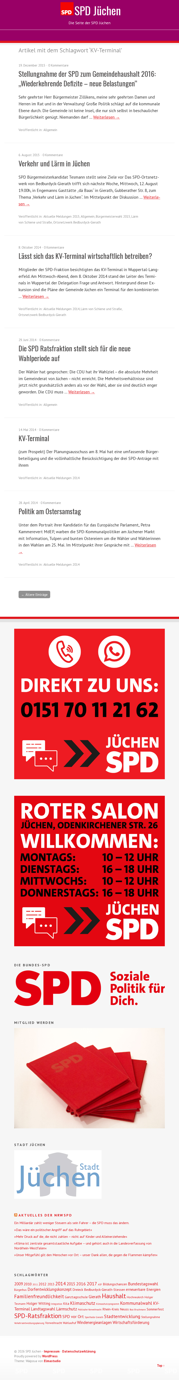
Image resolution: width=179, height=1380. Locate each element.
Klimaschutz (82, 1303)
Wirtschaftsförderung (131, 1322)
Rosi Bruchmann (138, 1309)
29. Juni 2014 (27, 340)
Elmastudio (52, 1361)
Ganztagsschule (76, 1297)
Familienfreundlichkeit (39, 1296)
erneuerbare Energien (143, 1289)
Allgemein (50, 130)
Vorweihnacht (53, 1323)
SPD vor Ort (73, 1316)
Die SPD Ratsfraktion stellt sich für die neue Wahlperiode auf (75, 353)
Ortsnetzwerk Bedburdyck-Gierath (77, 222)
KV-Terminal (34, 438)
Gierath (95, 1296)
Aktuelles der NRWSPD (45, 1215)
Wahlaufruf (69, 1323)
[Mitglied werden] (89, 1127)
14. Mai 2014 (27, 430)
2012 (42, 1284)
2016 (81, 1283)
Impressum (52, 1351)
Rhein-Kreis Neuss (115, 1309)
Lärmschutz (66, 1309)
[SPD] (89, 1005)
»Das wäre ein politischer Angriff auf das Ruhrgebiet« (53, 1230)
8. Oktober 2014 (30, 247)
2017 (92, 1284)
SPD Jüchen (97, 10)
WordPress (50, 1356)
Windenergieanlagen (94, 1322)
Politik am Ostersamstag (50, 511)
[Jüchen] (58, 1197)
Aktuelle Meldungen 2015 (61, 216)
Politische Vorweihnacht (90, 1309)
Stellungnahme (150, 1317)
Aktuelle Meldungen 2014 (61, 309)
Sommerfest (155, 1309)
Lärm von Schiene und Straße (101, 309)
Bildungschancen (115, 1284)
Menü (89, 35)
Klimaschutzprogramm (107, 1303)
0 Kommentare (58, 65)
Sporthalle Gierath (94, 1317)
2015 (71, 1283)
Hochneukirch (135, 1297)
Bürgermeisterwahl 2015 (113, 216)
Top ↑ (161, 1365)
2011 (35, 1284)
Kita (66, 1303)
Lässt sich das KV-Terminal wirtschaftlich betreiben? (85, 256)
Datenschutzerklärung (79, 1351)
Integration (56, 1303)
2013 (50, 1284)
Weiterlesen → (106, 117)
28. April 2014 (28, 503)
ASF (100, 1284)
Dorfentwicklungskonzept (50, 1289)
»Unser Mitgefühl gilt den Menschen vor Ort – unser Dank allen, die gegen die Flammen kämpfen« (86, 1255)
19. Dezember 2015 (32, 65)
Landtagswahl (43, 1309)
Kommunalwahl (136, 1303)
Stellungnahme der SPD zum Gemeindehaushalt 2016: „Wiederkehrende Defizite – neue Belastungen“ (87, 78)
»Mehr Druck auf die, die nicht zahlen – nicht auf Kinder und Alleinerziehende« (70, 1236)
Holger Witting (38, 1303)
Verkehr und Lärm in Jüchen (54, 163)
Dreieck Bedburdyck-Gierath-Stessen (98, 1289)
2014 (60, 1283)
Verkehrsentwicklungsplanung (29, 1323)
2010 (28, 1284)
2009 (18, 1283)
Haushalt (114, 1296)
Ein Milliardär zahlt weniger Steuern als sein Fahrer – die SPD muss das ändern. (71, 1223)
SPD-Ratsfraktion (38, 1316)
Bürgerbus (20, 1290)
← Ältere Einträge (34, 594)
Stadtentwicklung (122, 1316)
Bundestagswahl (143, 1283)
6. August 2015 (29, 155)
